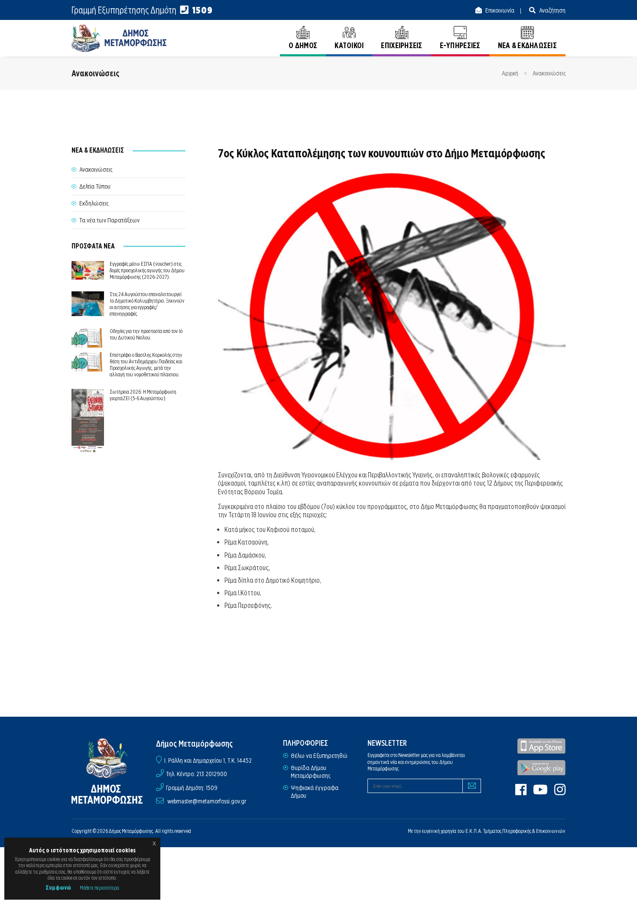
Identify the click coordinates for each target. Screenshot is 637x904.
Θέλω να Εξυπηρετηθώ (319, 756)
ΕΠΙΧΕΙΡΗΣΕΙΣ (401, 45)
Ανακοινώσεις (549, 73)
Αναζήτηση (552, 10)
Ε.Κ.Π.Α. (473, 831)
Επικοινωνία (499, 10)
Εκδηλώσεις (93, 203)
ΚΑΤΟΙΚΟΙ (349, 45)
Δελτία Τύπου (94, 186)
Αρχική (510, 73)
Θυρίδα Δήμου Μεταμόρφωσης (310, 772)
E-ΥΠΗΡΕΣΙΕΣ (460, 45)
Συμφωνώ (58, 887)
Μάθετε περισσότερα (99, 887)
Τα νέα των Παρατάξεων (109, 220)
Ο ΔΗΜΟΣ (303, 45)
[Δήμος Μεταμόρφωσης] (119, 38)
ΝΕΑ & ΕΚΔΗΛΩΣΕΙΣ (527, 45)
